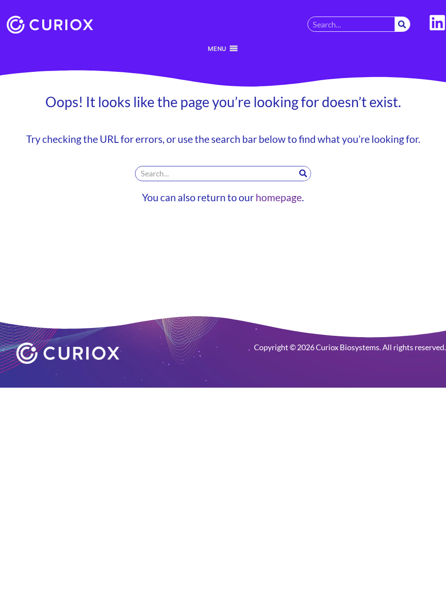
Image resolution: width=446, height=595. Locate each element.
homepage (279, 197)
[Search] (402, 24)
